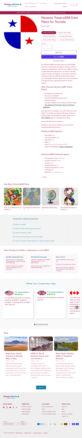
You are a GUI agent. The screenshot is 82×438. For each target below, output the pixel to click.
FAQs (43, 409)
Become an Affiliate (67, 414)
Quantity (43, 43)
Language (22, 421)
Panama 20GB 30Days (67, 39)
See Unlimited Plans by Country (68, 208)
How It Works (45, 118)
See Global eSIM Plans (49, 207)
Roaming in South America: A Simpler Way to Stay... (14, 356)
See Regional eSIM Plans (31, 207)
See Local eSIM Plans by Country (12, 208)
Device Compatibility (47, 406)
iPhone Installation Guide (49, 411)
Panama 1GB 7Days (48, 32)
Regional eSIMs (26, 411)
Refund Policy (19, 432)
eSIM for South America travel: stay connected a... (40, 356)
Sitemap (45, 432)
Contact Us (65, 416)
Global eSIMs (25, 414)
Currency (5, 421)
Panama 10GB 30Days (49, 39)
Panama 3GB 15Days (65, 32)
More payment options (58, 60)
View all (41, 387)
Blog (63, 409)
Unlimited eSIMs (26, 409)
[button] (70, 5)
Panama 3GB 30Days (49, 36)
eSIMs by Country (27, 406)
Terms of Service (37, 432)
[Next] (76, 307)
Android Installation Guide (49, 414)
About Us (64, 406)
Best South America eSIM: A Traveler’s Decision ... (65, 356)
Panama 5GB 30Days (66, 36)
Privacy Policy (28, 432)
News (63, 411)
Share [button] (44, 177)
